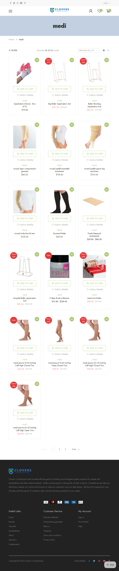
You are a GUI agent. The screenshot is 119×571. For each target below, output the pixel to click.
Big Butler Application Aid (59, 103)
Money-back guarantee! (53, 521)
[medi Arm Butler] (94, 266)
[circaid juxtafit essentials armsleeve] (59, 137)
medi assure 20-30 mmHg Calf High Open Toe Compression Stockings (24, 430)
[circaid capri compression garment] (24, 137)
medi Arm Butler (94, 298)
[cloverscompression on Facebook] (10, 3)
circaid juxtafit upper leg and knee (94, 170)
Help (80, 526)
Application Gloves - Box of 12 (25, 105)
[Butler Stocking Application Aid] (94, 72)
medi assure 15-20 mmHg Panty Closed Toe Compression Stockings (59, 365)
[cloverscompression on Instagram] (18, 3)
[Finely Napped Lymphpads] (94, 201)
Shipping (47, 530)
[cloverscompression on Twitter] (14, 3)
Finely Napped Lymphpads (94, 234)
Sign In (81, 517)
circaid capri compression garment (24, 170)
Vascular (12, 526)
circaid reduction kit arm (24, 233)
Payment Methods (51, 517)
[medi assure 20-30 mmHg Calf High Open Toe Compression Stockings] (24, 396)
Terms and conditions (52, 535)
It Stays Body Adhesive (59, 298)
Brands (12, 521)
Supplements (14, 544)
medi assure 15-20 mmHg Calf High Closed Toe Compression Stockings (24, 365)
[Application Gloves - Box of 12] (24, 72)
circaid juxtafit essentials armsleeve (59, 170)
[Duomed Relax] (59, 201)
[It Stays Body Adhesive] (59, 266)
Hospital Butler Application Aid (24, 299)
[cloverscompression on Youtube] (21, 3)
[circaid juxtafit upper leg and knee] (94, 137)
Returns (47, 526)
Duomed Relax (59, 233)
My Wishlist (83, 521)
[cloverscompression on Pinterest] (25, 3)
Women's (13, 539)
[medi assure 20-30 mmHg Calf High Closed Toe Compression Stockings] (94, 331)
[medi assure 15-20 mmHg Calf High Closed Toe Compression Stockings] (24, 331)
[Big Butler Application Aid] (59, 72)
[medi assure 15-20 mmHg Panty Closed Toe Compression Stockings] (59, 331)
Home (11, 517)
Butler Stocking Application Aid (94, 105)
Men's (11, 535)
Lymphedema (14, 530)
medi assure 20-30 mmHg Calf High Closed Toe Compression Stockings (94, 365)
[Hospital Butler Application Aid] (24, 266)
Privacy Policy (49, 539)
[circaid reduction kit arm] (24, 201)
